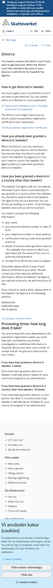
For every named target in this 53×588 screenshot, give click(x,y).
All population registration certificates (26, 127)
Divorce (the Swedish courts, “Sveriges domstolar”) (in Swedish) (26, 107)
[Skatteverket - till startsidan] (19, 22)
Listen (48, 45)
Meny (48, 31)
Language (33, 45)
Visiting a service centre (18, 318)
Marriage (11, 40)
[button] (34, 31)
